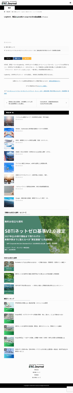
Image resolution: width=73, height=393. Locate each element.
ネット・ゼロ (32, 50)
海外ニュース (12, 47)
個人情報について (36, 377)
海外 (9, 8)
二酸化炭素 (39, 50)
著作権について (36, 372)
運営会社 (36, 369)
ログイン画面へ (42, 86)
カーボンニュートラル (11, 50)
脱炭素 (58, 50)
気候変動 (54, 50)
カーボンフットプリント (23, 50)
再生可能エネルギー (47, 50)
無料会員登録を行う (54, 81)
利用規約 (36, 375)
